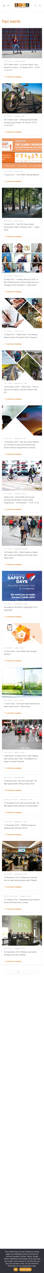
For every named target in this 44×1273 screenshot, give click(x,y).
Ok (16, 1269)
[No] (41, 1261)
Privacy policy (25, 1269)
